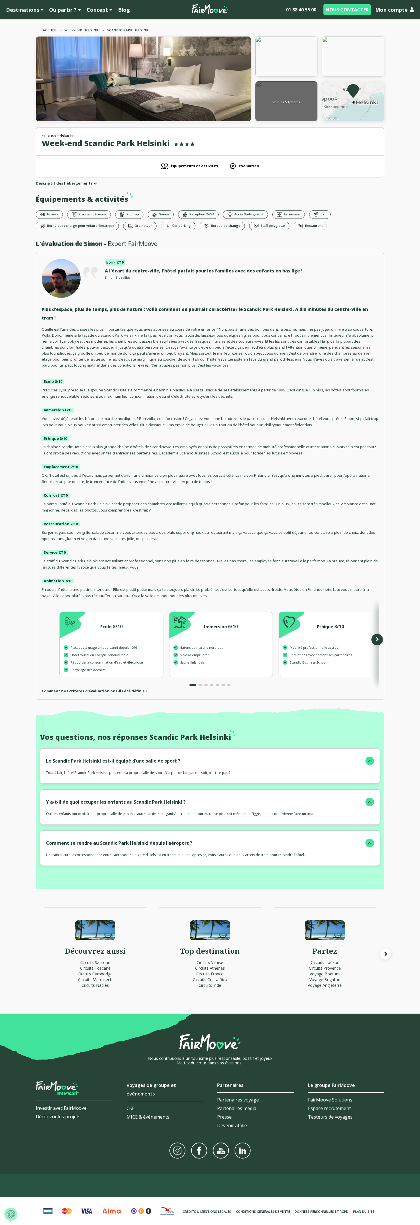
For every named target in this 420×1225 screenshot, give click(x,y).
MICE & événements (148, 1117)
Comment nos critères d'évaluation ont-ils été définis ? (94, 691)
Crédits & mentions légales (207, 1211)
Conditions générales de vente (263, 1211)
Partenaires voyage (238, 1100)
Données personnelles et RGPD (321, 1211)
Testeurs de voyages (330, 1117)
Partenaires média (236, 1108)
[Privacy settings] (10, 1214)
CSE (131, 1108)
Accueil (50, 30)
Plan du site (363, 1211)
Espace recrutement (329, 1108)
